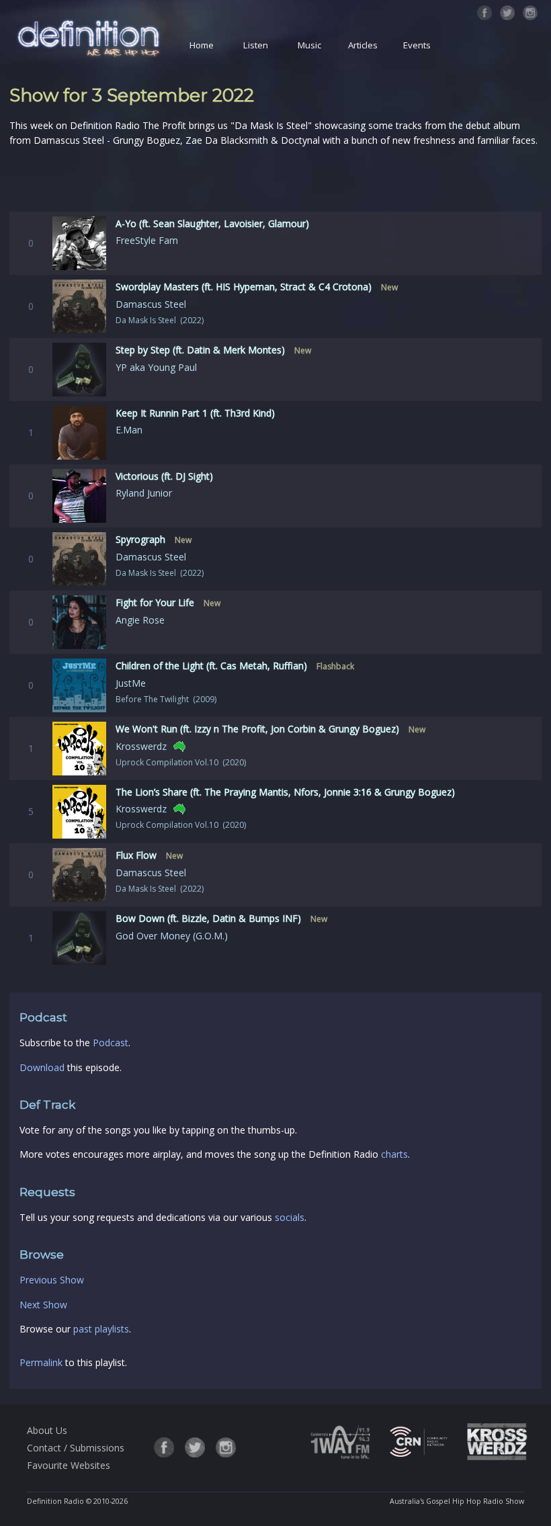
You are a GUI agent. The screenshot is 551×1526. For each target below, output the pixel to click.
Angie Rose (140, 619)
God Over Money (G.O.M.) (172, 935)
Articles (363, 45)
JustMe (131, 683)
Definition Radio (55, 1501)
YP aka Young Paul (156, 367)
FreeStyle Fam (147, 240)
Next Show (43, 1304)
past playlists (101, 1328)
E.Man (129, 429)
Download (42, 1067)
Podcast (110, 1042)
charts (394, 1154)
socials (289, 1217)
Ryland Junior (144, 492)
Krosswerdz (141, 746)
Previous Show (51, 1279)
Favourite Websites (68, 1465)
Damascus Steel (151, 304)
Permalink (40, 1362)
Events (417, 45)
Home (201, 45)
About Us (47, 1430)
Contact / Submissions (75, 1447)
